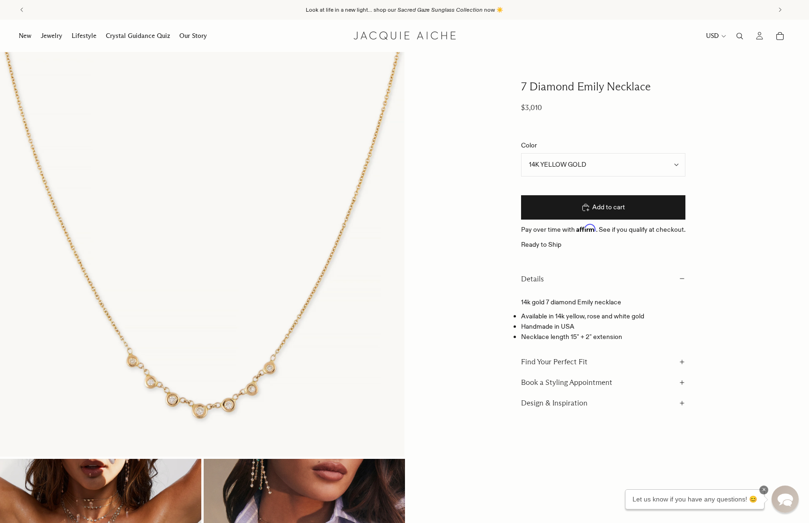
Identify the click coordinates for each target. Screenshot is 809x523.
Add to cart (608, 207)
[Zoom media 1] (202, 254)
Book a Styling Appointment (566, 382)
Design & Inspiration (554, 402)
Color (529, 145)
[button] (785, 499)
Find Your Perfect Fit (554, 361)
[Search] (739, 36)
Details (532, 278)
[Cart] (780, 36)
